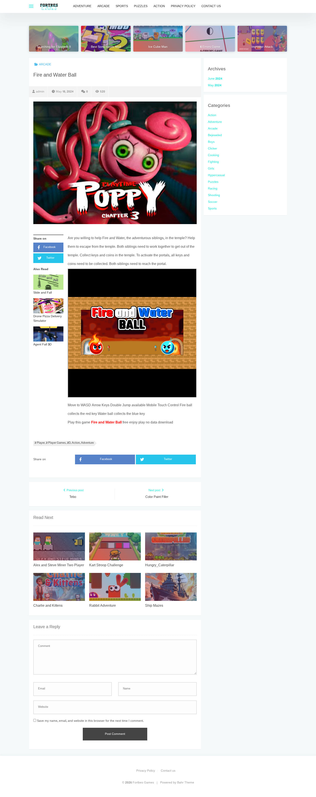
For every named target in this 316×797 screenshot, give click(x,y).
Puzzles (140, 6)
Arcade (103, 6)
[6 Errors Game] (210, 39)
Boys (211, 142)
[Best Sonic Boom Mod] (105, 39)
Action (159, 6)
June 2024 (215, 78)
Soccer (212, 202)
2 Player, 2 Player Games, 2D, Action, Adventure (64, 443)
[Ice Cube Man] (158, 39)
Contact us (211, 6)
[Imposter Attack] (262, 39)
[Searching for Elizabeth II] (53, 39)
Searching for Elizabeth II (54, 47)
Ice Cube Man (157, 47)
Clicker (212, 148)
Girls (211, 168)
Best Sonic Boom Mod (106, 47)
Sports (122, 6)
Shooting (214, 195)
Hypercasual (216, 175)
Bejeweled (215, 135)
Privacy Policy (183, 6)
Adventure (82, 6)
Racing (212, 188)
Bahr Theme (185, 782)
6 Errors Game (210, 47)
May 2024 (214, 85)
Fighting (213, 162)
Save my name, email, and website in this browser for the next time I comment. (90, 721)
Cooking (213, 155)
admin (40, 91)
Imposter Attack (262, 47)
